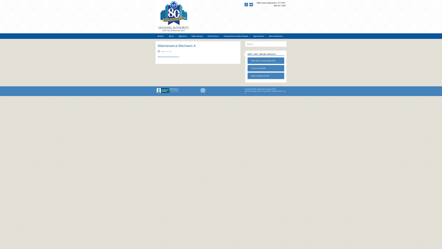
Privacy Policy (266, 91)
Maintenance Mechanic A (168, 56)
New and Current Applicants (263, 60)
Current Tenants (258, 68)
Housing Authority (173, 16)
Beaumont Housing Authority (266, 89)
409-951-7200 (279, 5)
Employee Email (277, 91)
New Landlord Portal (260, 76)
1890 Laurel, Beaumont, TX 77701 (270, 3)
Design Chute (256, 91)
